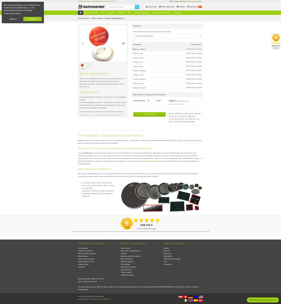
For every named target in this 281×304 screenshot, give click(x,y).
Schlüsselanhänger (141, 13)
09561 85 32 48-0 (101, 1)
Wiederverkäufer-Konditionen (131, 256)
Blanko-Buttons (97, 18)
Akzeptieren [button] (32, 19)
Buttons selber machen (86, 261)
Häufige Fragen (83, 264)
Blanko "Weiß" (139, 49)
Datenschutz (168, 256)
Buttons (111, 13)
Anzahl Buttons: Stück (147, 101)
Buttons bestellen (127, 259)
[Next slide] (123, 43)
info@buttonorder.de (85, 1)
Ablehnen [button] (13, 19)
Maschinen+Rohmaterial (162, 13)
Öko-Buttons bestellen (128, 267)
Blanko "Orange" (140, 88)
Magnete (120, 13)
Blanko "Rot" (138, 53)
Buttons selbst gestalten (86, 259)
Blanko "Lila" (138, 62)
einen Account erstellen (192, 1)
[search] (137, 7)
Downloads (152, 7)
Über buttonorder (168, 7)
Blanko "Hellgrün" (140, 79)
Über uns (167, 251)
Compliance (168, 264)
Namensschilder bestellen (87, 253)
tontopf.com (106, 299)
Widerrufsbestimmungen (172, 259)
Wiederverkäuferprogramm (153, 161)
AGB (165, 261)
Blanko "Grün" (139, 75)
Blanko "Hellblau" (140, 71)
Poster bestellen (126, 272)
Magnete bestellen (127, 261)
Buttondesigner (83, 256)
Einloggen (175, 1)
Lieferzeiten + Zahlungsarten (131, 251)
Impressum (167, 253)
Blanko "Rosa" (139, 58)
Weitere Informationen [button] (12, 13)
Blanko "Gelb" (139, 83)
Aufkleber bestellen (127, 275)
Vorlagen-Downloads (85, 251)
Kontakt (166, 248)
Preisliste (124, 253)
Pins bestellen (125, 264)
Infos (103, 13)
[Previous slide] (82, 43)
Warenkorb (194, 7)
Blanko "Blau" (139, 66)
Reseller (178, 13)
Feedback (81, 267)
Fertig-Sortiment (83, 18)
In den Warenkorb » (149, 114)
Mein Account (125, 248)
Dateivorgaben (83, 248)
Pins (129, 13)
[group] (83, 66)
